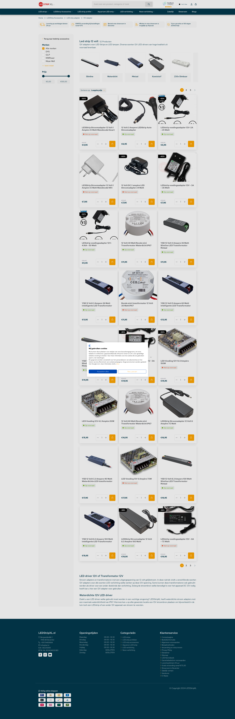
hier (118, 364)
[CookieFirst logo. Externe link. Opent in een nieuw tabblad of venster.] (90, 346)
